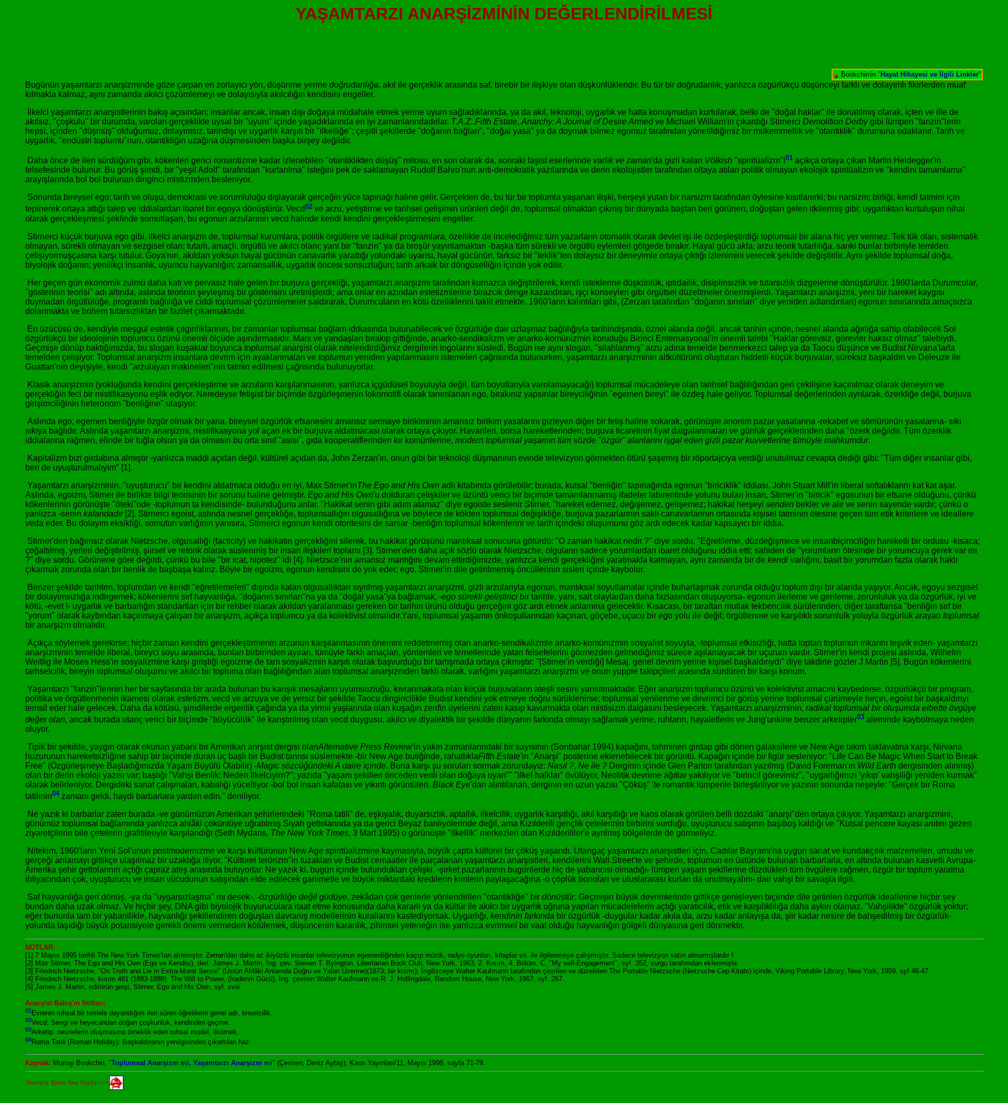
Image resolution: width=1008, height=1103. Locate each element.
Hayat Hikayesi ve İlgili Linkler (929, 74)
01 (789, 158)
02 (308, 206)
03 (860, 717)
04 (55, 793)
